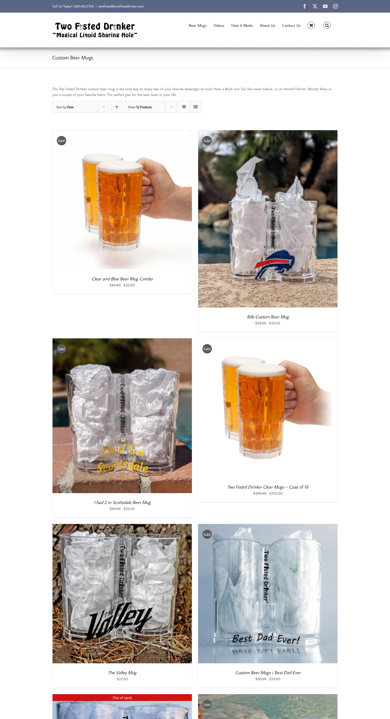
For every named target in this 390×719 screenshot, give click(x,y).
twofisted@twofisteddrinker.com (121, 6)
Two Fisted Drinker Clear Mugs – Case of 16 (267, 487)
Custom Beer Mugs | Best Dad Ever (268, 672)
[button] (327, 25)
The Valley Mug (122, 672)
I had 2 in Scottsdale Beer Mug (122, 502)
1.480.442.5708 (83, 6)
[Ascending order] (116, 107)
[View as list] (195, 107)
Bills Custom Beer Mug (268, 317)
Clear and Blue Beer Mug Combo (122, 279)
